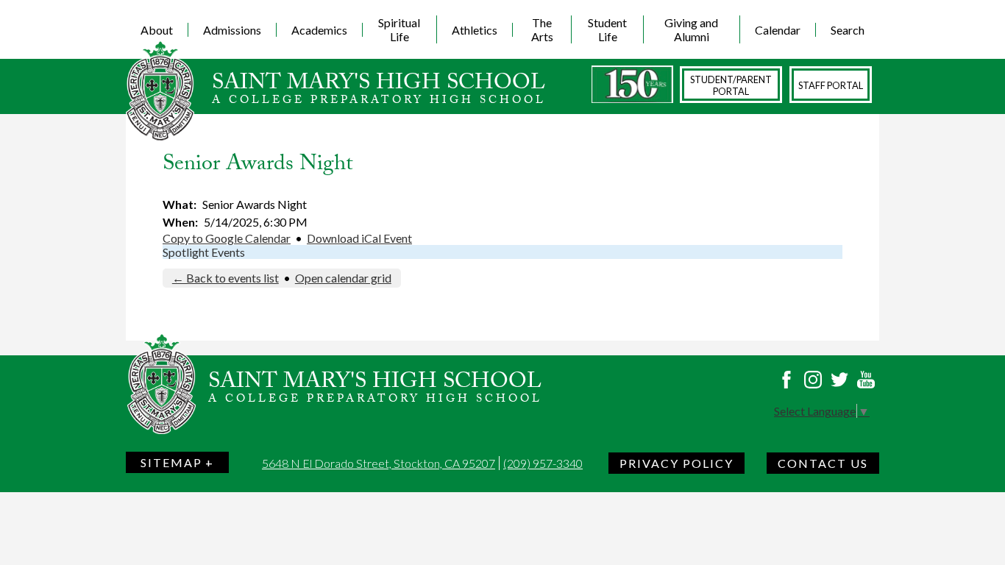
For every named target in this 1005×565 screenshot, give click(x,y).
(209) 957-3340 (543, 463)
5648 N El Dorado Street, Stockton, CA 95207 (378, 463)
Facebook (786, 379)
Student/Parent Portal (731, 85)
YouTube (866, 379)
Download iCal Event (359, 238)
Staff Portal (830, 85)
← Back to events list (225, 278)
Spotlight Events (204, 252)
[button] (157, 29)
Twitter (839, 379)
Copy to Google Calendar (227, 238)
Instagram (813, 379)
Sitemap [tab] (171, 462)
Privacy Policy (676, 463)
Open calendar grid (343, 278)
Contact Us (823, 463)
